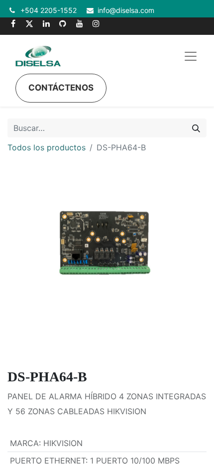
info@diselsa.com (126, 10)
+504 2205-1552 (48, 10)
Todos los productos (46, 147)
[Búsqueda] (196, 127)
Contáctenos (61, 88)
